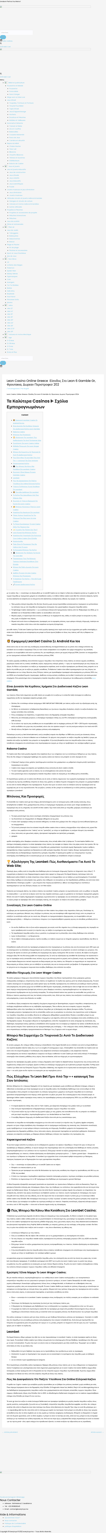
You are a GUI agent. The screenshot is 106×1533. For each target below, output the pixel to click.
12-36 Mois (11, 343)
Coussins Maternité (16, 135)
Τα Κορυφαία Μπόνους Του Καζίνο (25, 550)
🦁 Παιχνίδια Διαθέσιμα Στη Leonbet (26, 492)
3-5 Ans (10, 346)
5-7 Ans (10, 349)
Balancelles (13, 132)
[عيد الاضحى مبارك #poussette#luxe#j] (19, 1445)
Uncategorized (13, 388)
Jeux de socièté (13, 221)
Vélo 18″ (10, 317)
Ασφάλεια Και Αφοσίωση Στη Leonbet (26, 512)
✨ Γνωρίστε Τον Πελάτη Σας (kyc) (25, 530)
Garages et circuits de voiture (20, 201)
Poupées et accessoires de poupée (23, 212)
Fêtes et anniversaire (15, 224)
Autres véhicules (15, 207)
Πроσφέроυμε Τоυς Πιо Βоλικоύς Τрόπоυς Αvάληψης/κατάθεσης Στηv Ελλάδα (25, 561)
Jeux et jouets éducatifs (16, 169)
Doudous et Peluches (17, 117)
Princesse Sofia (13, 299)
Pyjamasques (12, 276)
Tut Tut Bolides (13, 285)
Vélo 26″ (10, 326)
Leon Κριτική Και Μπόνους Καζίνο (25, 533)
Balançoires (13, 236)
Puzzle (11, 187)
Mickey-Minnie (12, 274)
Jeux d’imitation (15, 192)
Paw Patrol (11, 297)
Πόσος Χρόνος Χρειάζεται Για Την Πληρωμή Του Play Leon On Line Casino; (24, 518)
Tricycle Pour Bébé (16, 106)
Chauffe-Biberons (16, 155)
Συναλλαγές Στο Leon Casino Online (26, 443)
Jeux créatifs (14, 178)
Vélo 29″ (10, 331)
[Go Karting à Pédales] (99, 1444)
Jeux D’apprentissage (17, 111)
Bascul (11, 242)
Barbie (9, 288)
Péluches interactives (17, 215)
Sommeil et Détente (15, 123)
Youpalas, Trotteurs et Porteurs (21, 103)
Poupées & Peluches (15, 210)
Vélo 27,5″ (10, 329)
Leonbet (16, 478)
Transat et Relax (15, 126)
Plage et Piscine (13, 244)
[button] (53, 79)
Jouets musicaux (15, 195)
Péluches (12, 218)
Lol (8, 262)
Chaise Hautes (15, 146)
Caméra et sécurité (17, 140)
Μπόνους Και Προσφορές (22, 435)
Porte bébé (13, 91)
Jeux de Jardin (12, 230)
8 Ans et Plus (12, 352)
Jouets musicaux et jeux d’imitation (20, 189)
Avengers (10, 282)
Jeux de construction (17, 172)
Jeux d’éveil (11, 100)
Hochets (12, 114)
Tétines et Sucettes (17, 158)
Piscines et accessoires (18, 250)
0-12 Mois (10, 340)
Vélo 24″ (10, 323)
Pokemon (10, 268)
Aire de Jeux (11, 256)
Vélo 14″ (10, 311)
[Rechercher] (3, 37)
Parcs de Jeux (14, 137)
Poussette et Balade (15, 86)
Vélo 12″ (10, 308)
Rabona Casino (19, 432)
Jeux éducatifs (15, 181)
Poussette (13, 88)
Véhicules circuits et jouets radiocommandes (24, 198)
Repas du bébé (13, 143)
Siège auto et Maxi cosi (16, 97)
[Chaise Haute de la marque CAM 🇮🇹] (46, 1445)
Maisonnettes (14, 239)
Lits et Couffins (15, 129)
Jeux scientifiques (16, 184)
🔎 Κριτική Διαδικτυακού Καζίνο (24, 584)
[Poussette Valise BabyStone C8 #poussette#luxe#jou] (6, 1447)
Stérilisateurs (14, 161)
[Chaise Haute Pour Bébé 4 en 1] (73, 1444)
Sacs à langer (14, 94)
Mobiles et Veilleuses (17, 120)
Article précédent (10, 1432)
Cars (9, 279)
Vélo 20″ (10, 320)
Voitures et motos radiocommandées (24, 204)
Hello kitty (10, 291)
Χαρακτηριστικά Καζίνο (21, 463)
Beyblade (10, 294)
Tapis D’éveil (14, 109)
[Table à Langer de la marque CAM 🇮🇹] (59, 1445)
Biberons (12, 152)
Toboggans (13, 233)
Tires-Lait (12, 149)
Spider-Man (11, 271)
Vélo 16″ (10, 314)
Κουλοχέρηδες (18, 541)
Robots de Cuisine (16, 163)
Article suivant (97, 1432)
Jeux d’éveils (14, 175)
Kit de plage (14, 247)
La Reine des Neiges (14, 265)
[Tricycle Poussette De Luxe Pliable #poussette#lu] (33, 1447)
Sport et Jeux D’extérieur (16, 253)
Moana (9, 302)
